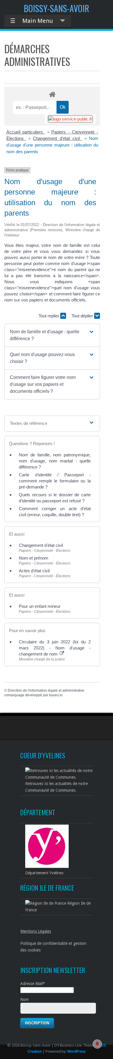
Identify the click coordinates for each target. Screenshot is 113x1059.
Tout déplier (83, 315)
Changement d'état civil (57, 138)
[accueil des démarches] (52, 94)
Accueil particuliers (25, 131)
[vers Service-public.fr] (70, 119)
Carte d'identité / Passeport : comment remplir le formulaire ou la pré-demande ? (55, 480)
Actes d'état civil (34, 570)
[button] (52, 335)
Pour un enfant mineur (40, 606)
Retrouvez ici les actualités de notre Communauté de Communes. (56, 786)
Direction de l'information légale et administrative (46, 690)
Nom (24, 999)
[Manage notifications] (97, 1044)
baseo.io (56, 695)
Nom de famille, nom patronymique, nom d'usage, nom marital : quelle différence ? (55, 460)
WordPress (76, 1051)
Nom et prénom (33, 558)
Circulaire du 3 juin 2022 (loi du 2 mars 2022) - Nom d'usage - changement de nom (55, 647)
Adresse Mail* (32, 983)
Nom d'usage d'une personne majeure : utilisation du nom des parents (52, 145)
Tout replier (49, 315)
